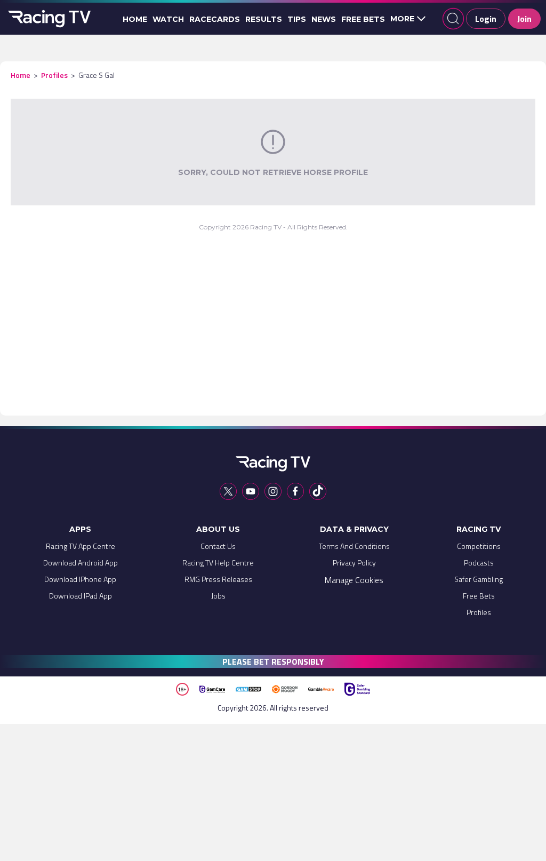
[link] (80, 548)
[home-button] (48, 19)
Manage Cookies (354, 579)
